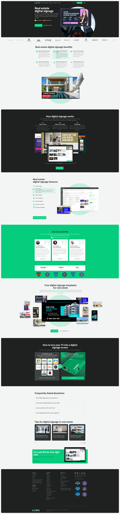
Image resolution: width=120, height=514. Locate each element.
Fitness (47, 481)
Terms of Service (55, 509)
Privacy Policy (48, 509)
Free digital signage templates (37, 479)
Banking (47, 477)
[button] (43, 3)
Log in (74, 2)
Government (48, 495)
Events (47, 486)
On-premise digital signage (37, 482)
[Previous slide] (81, 263)
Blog (61, 479)
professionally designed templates (59, 290)
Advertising (48, 482)
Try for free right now (39, 217)
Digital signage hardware (36, 481)
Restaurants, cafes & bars (50, 491)
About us (33, 486)
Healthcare (48, 479)
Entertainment (48, 492)
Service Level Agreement (63, 509)
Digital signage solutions (50, 498)
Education (48, 484)
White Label (34, 489)
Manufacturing (49, 489)
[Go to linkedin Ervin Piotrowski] (60, 246)
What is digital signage (65, 481)
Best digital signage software (66, 488)
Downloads (63, 482)
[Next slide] (84, 263)
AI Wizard (34, 477)
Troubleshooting (63, 485)
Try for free (79, 2)
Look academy (63, 478)
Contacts (33, 491)
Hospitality (48, 475)
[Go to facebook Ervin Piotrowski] (78, 246)
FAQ (61, 474)
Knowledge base (63, 477)
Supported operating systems (66, 489)
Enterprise (48, 499)
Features (33, 475)
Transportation (49, 485)
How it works (34, 474)
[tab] (43, 54)
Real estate (48, 488)
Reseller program (35, 488)
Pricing (59, 2)
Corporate (48, 478)
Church (47, 496)
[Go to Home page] (37, 2)
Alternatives (63, 484)
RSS (61, 486)
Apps (33, 478)
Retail (47, 474)
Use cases (62, 475)
